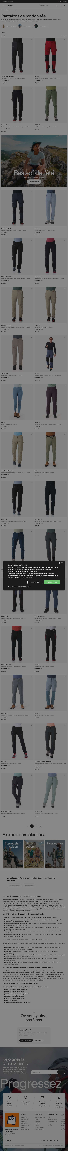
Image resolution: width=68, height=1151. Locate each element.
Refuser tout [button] (35, 582)
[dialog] (34, 575)
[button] (19, 587)
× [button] (62, 563)
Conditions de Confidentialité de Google (46, 575)
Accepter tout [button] (52, 582)
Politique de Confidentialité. (25, 577)
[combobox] (59, 563)
